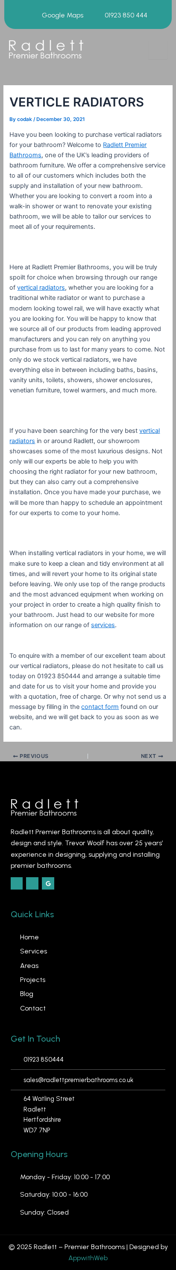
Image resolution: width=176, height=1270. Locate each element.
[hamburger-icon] (157, 49)
